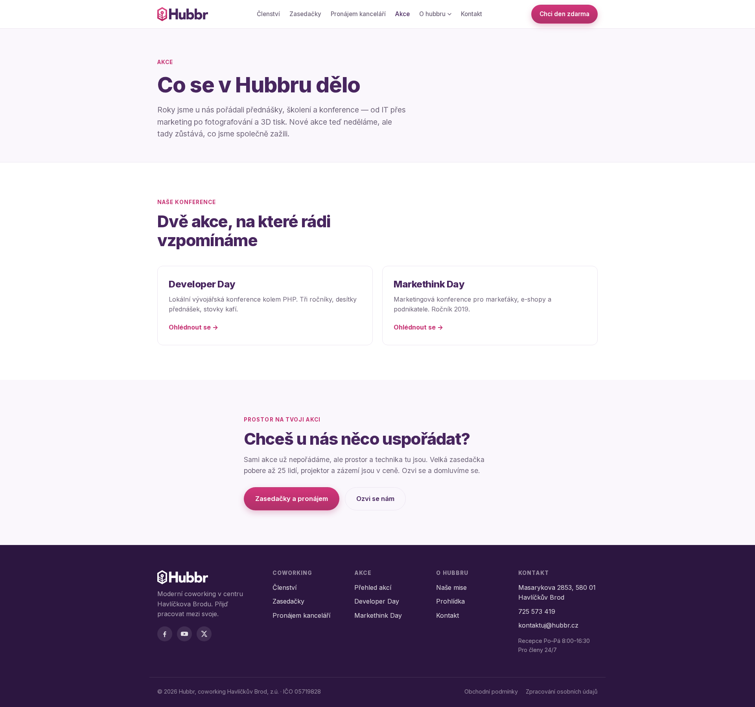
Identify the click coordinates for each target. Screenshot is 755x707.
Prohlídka (450, 601)
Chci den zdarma (564, 14)
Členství (268, 14)
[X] (204, 633)
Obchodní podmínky (491, 691)
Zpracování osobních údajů (562, 691)
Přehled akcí (372, 587)
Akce (402, 14)
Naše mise (451, 587)
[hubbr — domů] (182, 14)
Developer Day (376, 601)
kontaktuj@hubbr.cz (548, 625)
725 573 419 (536, 611)
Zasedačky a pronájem (291, 499)
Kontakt (471, 14)
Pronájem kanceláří (358, 14)
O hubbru (432, 14)
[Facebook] (164, 633)
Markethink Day (378, 615)
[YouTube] (184, 633)
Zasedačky (305, 14)
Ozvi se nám (375, 499)
